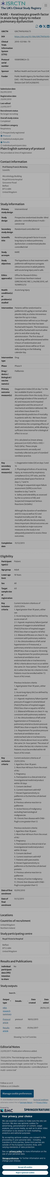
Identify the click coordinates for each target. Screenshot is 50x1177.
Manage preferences (10, 1158)
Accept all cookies (25, 1167)
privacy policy (15, 1151)
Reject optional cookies (25, 1173)
